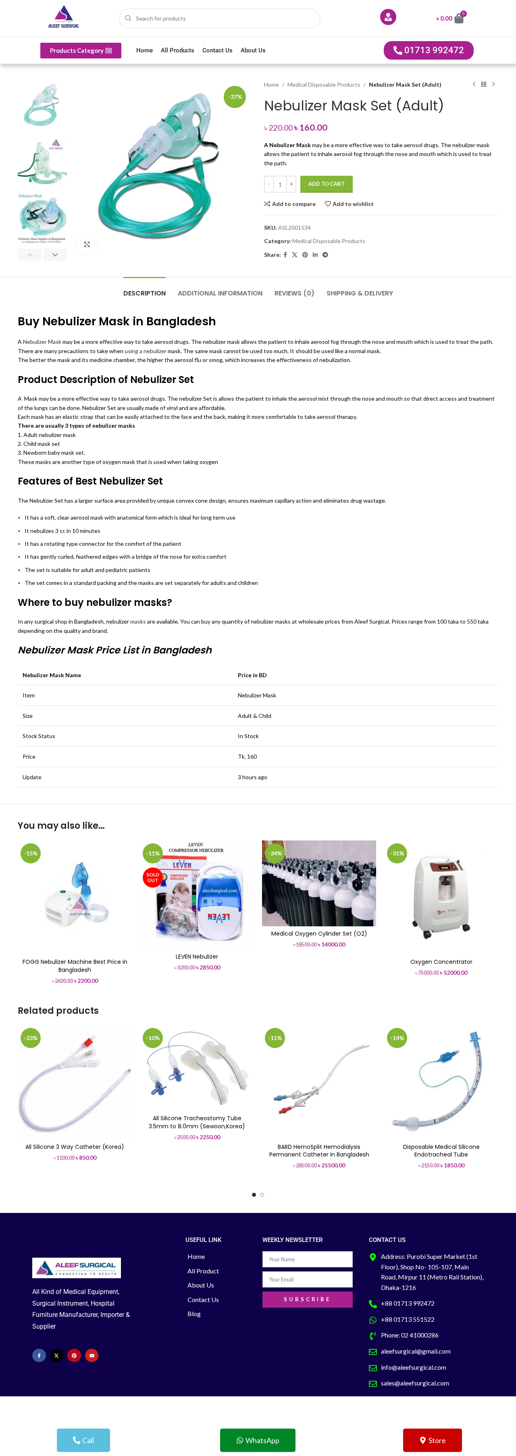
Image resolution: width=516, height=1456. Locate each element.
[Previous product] (474, 84)
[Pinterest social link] (305, 255)
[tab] (144, 289)
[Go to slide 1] (254, 1195)
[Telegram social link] (325, 255)
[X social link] (294, 255)
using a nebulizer (145, 350)
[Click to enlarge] (87, 245)
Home (144, 50)
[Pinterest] (74, 1355)
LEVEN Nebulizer (197, 957)
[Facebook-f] (39, 1355)
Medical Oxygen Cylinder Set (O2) (319, 934)
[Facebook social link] (285, 255)
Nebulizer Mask (42, 341)
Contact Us (217, 50)
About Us (253, 50)
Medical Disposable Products (323, 84)
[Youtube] (92, 1355)
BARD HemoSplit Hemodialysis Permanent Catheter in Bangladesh (319, 1151)
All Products (177, 50)
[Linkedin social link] (315, 255)
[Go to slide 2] (262, 1195)
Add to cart (326, 184)
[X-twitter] (57, 1355)
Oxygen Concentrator (441, 962)
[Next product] (493, 84)
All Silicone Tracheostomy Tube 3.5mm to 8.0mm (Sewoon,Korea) (197, 1122)
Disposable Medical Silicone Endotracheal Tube (441, 1151)
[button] (30, 255)
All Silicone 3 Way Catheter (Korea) (74, 1147)
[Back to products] (484, 84)
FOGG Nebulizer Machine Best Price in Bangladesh (75, 966)
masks (138, 621)
